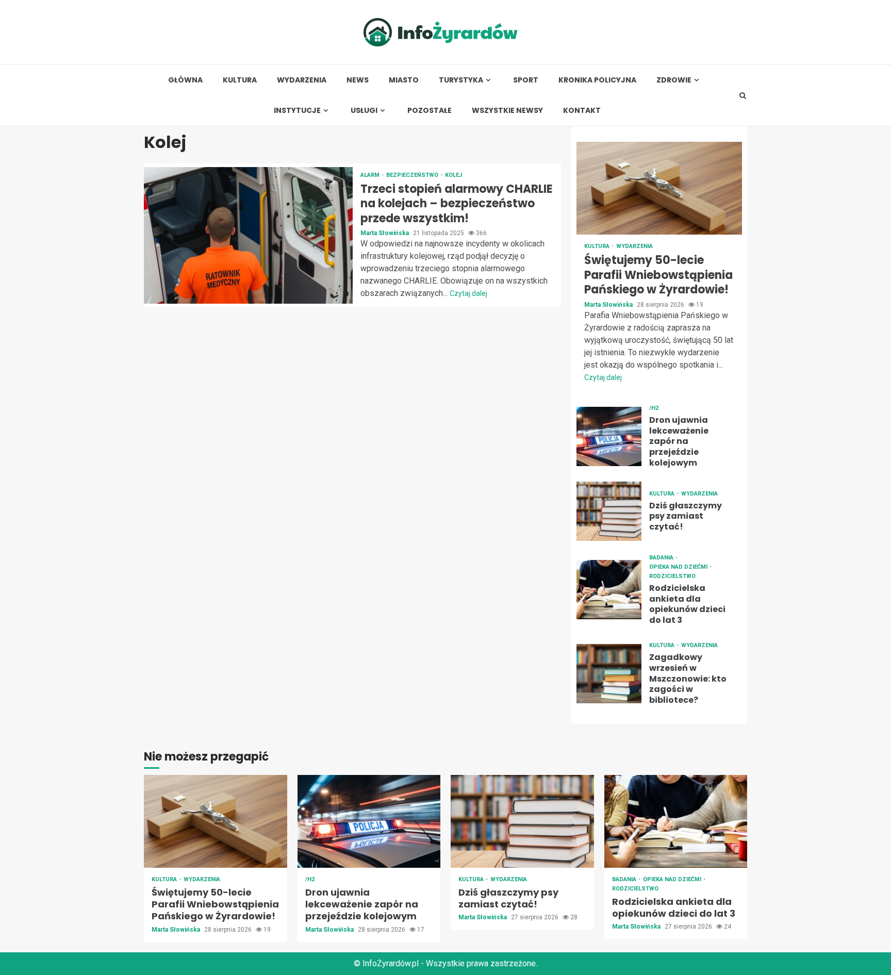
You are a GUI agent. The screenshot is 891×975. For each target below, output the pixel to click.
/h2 (653, 408)
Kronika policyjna (597, 80)
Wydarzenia (301, 80)
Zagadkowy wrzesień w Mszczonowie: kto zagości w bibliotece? (608, 673)
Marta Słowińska (385, 233)
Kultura (240, 80)
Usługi (364, 110)
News (357, 80)
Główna (185, 80)
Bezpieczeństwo (413, 175)
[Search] (742, 95)
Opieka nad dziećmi (679, 567)
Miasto (404, 80)
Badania (662, 557)
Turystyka (461, 80)
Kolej (453, 175)
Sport (525, 80)
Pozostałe (429, 110)
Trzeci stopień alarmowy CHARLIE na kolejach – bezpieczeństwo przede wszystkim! (248, 235)
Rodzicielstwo (672, 576)
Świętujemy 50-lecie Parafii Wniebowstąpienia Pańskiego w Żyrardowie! (659, 188)
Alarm (370, 175)
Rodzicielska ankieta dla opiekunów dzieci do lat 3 (608, 589)
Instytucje (297, 110)
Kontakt (582, 110)
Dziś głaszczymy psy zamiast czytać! (608, 511)
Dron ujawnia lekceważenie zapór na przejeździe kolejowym (608, 436)
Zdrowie (673, 80)
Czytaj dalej (468, 293)
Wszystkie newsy (507, 110)
